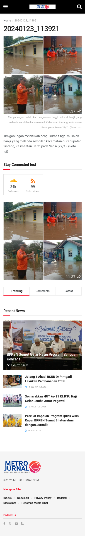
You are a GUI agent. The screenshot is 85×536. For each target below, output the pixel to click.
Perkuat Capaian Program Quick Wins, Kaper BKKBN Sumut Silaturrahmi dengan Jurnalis (52, 420)
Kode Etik (23, 498)
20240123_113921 (26, 20)
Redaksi (62, 498)
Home (7, 20)
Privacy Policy (42, 498)
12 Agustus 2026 (36, 387)
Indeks (7, 498)
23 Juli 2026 (34, 430)
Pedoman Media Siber (35, 503)
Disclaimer (9, 503)
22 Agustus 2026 (18, 365)
